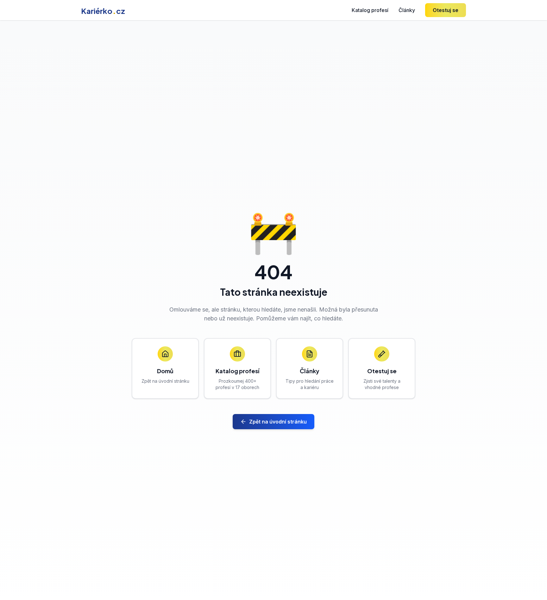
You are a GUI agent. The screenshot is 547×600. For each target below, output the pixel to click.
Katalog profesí (370, 10)
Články (407, 10)
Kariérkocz (103, 10)
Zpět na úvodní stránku (278, 421)
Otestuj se (445, 10)
